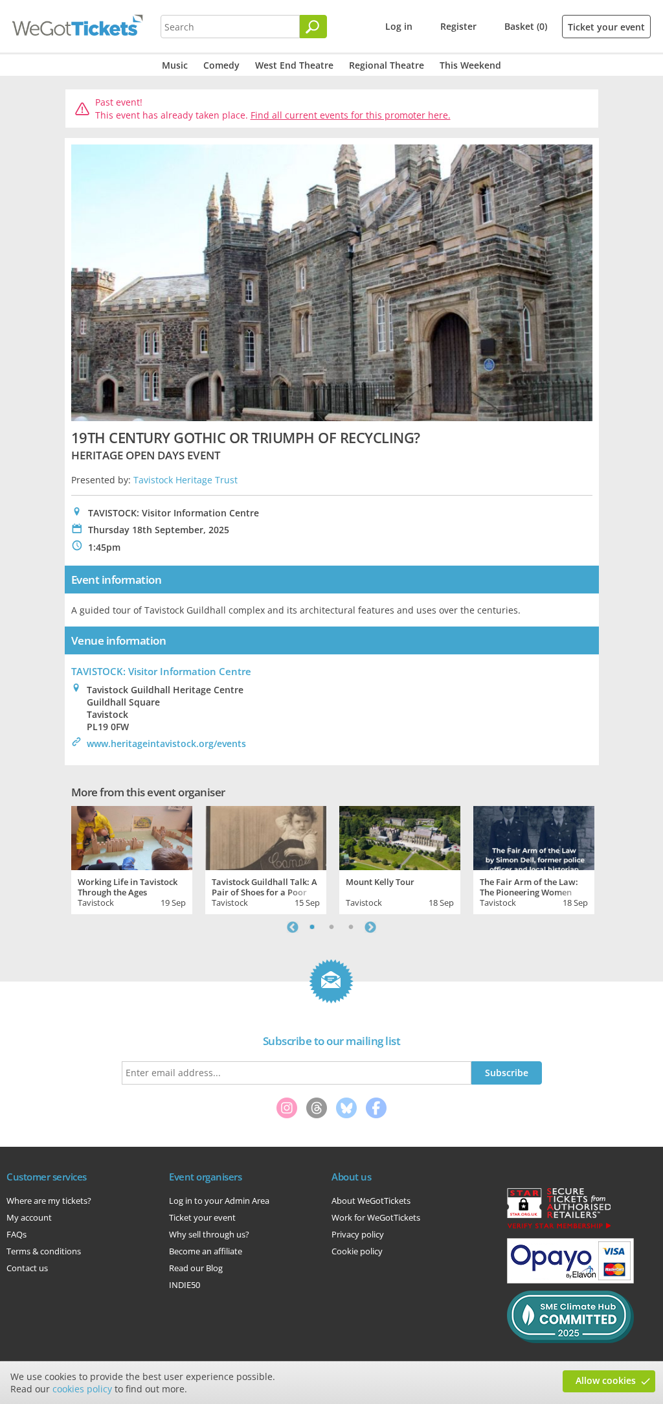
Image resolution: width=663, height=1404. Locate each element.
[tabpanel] (132, 858)
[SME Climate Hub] (570, 1340)
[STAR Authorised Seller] (559, 1228)
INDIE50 (184, 1285)
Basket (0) (525, 26)
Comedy (221, 65)
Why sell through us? (209, 1234)
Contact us (27, 1268)
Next (370, 927)
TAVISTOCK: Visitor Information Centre (161, 671)
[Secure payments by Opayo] (570, 1280)
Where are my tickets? (48, 1200)
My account (29, 1217)
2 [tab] (331, 927)
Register (458, 26)
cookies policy (82, 1389)
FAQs (16, 1234)
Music (175, 65)
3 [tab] (350, 927)
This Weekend (470, 65)
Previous (292, 927)
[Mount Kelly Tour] (400, 836)
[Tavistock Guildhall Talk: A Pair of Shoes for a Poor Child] (266, 836)
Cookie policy (357, 1251)
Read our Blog (196, 1268)
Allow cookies (606, 1380)
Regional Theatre (386, 65)
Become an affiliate (205, 1251)
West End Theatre (294, 65)
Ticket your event (606, 27)
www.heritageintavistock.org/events (166, 743)
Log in (398, 26)
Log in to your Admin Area (219, 1200)
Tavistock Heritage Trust (185, 480)
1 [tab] (312, 927)
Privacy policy (358, 1234)
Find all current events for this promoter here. (351, 115)
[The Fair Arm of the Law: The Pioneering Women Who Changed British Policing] (534, 836)
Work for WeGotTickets (376, 1217)
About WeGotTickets (371, 1200)
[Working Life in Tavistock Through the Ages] (132, 836)
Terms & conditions (43, 1251)
